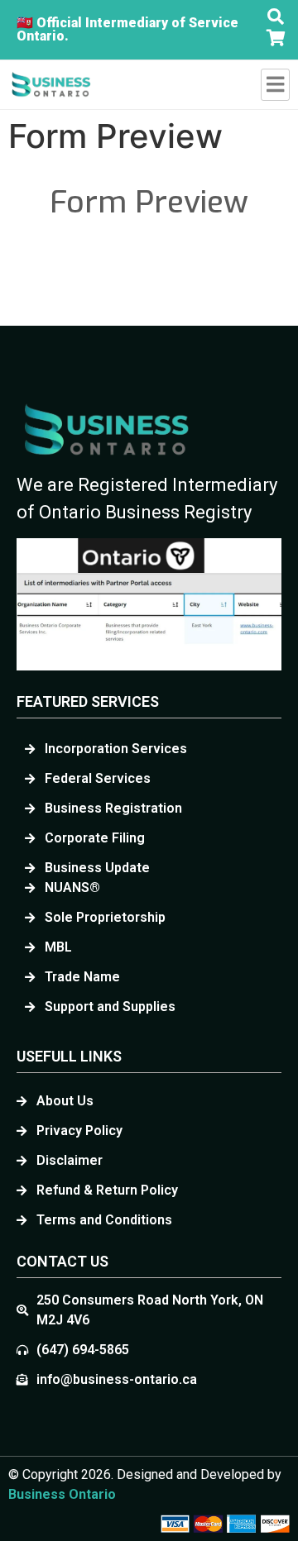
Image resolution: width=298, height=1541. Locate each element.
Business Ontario (62, 1494)
